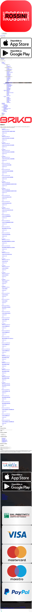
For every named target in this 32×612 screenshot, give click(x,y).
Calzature (5, 96)
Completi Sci (8, 77)
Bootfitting (5, 107)
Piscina (8, 87)
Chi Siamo (5, 110)
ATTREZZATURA (6, 83)
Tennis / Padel (9, 100)
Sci (7, 65)
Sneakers (8, 99)
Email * (1, 448)
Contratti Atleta (6, 109)
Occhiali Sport (9, 86)
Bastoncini (8, 71)
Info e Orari (5, 111)
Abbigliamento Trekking (10, 92)
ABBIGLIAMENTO (6, 90)
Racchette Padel (9, 85)
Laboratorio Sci (6, 105)
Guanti (8, 79)
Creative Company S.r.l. (6, 608)
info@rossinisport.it (22, 606)
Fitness (8, 91)
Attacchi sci (8, 75)
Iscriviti (1, 449)
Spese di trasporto (4, 498)
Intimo (8, 93)
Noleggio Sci (5, 104)
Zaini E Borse (9, 84)
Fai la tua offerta (6, 106)
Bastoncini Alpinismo (10, 72)
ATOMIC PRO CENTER (7, 108)
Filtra (1, 430)
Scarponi (8, 68)
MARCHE (3, 103)
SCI (4, 63)
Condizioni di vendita (12, 607)
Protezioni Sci (9, 74)
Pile (7, 81)
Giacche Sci (8, 78)
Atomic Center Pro (4, 495)
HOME (3, 62)
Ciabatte (8, 101)
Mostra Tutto (8, 89)
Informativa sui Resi (4, 499)
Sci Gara (8, 66)
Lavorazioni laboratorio (5, 496)
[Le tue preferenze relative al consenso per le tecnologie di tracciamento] (1, 611)
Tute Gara (8, 80)
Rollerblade (8, 88)
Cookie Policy (6, 607)
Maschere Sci (9, 73)
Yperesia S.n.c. (12, 608)
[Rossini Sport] (2, 58)
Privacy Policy (2, 607)
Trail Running (9, 98)
